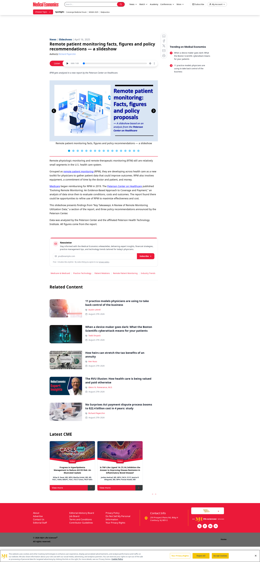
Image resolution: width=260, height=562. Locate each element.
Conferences (166, 4)
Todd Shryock (94, 335)
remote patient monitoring (78, 171)
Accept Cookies (220, 555)
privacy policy (104, 262)
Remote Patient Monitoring (125, 273)
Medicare (55, 186)
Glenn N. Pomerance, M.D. (100, 387)
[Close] (256, 556)
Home (223, 539)
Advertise (38, 516)
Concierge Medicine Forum (76, 12)
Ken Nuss (92, 361)
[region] (130, 556)
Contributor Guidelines (81, 522)
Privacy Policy (112, 512)
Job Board (74, 516)
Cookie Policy (117, 559)
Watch (142, 4)
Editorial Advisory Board (81, 512)
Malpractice (105, 12)
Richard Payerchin (96, 413)
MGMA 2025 (93, 12)
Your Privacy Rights (115, 522)
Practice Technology (82, 273)
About (36, 512)
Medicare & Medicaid (60, 273)
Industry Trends (148, 273)
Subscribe (144, 256)
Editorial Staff (40, 522)
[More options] (154, 63)
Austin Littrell (94, 309)
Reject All (201, 555)
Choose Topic (41, 12)
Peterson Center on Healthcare (124, 186)
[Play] (67, 63)
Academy (154, 4)
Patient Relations (102, 273)
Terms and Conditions (80, 519)
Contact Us (38, 519)
